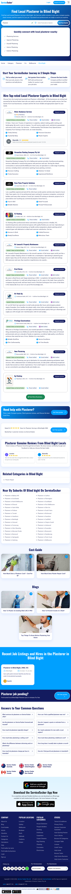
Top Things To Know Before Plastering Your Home (35, 636)
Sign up (3, 857)
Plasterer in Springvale (12, 537)
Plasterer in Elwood (11, 504)
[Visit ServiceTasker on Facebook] (5, 868)
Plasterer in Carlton (44, 495)
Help (2, 845)
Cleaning (39, 844)
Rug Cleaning (41, 841)
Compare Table (59, 841)
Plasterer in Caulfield (44, 519)
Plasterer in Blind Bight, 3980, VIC (15, 668)
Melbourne (32, 63)
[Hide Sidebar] (68, 2)
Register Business (59, 2)
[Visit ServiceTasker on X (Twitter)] (12, 868)
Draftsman (40, 832)
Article (3, 830)
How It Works (58, 835)
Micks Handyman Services (23, 112)
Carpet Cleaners (42, 838)
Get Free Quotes (36, 868)
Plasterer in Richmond (44, 513)
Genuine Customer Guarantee (60, 828)
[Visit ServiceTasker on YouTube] (23, 868)
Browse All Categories (61, 838)
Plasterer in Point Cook (45, 537)
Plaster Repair (9, 480)
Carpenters (40, 835)
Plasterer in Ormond (11, 522)
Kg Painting (18, 376)
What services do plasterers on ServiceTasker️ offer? (16, 716)
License (56, 844)
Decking (39, 829)
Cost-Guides (5, 827)
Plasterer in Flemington (45, 498)
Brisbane (21, 830)
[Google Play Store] (45, 804)
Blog (2, 824)
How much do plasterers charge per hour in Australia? (15, 752)
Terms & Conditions (60, 821)
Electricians (40, 850)
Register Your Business (54, 868)
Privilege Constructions (22, 321)
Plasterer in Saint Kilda (12, 507)
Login (48, 2)
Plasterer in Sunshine (44, 516)
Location (21, 821)
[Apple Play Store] (25, 804)
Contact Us (4, 836)
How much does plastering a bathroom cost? (52, 738)
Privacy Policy (58, 824)
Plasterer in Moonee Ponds (13, 531)
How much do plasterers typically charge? (15, 730)
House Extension (42, 824)
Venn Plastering (19, 351)
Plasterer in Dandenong (45, 534)
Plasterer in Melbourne (45, 540)
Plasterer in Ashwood (44, 525)
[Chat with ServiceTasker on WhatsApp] (27, 868)
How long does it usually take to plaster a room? (53, 743)
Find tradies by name (7, 848)
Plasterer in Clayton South (46, 522)
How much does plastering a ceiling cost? (15, 738)
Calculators (4, 842)
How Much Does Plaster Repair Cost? (53, 573)
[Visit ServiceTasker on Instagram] (16, 868)
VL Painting (18, 214)
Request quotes (59, 112)
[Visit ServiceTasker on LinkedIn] (19, 868)
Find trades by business (8, 851)
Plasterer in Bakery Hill (12, 495)
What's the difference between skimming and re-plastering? (17, 744)
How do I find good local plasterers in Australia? (53, 751)
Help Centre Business (61, 856)
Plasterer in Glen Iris (44, 507)
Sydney (21, 824)
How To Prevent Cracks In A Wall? (53, 611)
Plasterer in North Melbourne (14, 501)
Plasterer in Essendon (44, 528)
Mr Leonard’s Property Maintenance (26, 244)
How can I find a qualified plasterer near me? (51, 714)
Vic (25, 63)
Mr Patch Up (18, 294)
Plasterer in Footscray (11, 525)
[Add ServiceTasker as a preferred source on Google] (35, 785)
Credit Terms (58, 847)
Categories (4, 839)
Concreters (40, 847)
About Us (4, 821)
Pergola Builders (42, 826)
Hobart (21, 842)
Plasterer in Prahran (11, 510)
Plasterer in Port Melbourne (46, 504)
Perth (20, 833)
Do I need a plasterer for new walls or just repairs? (51, 731)
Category (10, 63)
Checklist (4, 833)
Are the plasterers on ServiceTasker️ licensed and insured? (17, 723)
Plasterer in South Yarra (45, 510)
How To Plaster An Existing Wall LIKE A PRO (17, 611)
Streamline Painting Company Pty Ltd (27, 152)
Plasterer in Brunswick (44, 531)
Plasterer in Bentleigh (11, 519)
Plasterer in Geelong (11, 540)
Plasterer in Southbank (45, 501)
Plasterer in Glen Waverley (13, 528)
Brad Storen (18, 269)
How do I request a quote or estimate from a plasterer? (51, 723)
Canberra (21, 839)
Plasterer (19, 63)
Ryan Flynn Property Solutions (24, 183)
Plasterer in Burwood (11, 534)
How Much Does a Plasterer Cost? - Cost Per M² (17, 575)
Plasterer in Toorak (11, 513)
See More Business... (36, 397)
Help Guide (57, 850)
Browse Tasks (58, 853)
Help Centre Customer (61, 859)
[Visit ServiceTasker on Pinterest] (8, 868)
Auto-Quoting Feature (60, 832)
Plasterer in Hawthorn (11, 516)
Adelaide (21, 836)
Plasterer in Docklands (12, 498)
